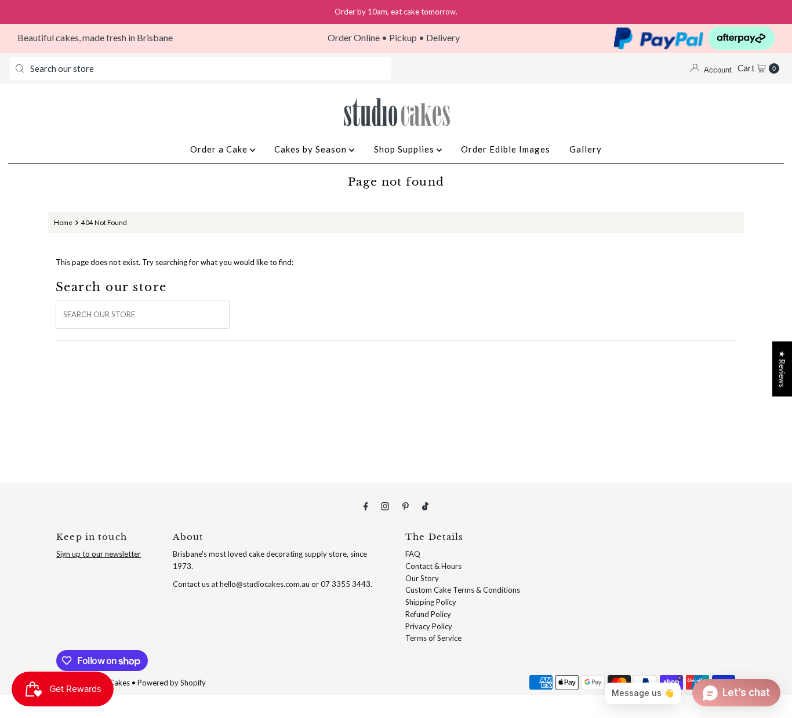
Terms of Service (433, 638)
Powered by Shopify (171, 682)
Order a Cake (220, 149)
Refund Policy (428, 614)
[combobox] (200, 68)
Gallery (585, 149)
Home (63, 222)
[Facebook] (366, 506)
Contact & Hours (433, 566)
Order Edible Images (505, 149)
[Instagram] (385, 506)
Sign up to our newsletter (98, 554)
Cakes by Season (311, 149)
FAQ (412, 554)
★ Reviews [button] (782, 369)
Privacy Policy (428, 626)
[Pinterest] (405, 506)
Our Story (422, 578)
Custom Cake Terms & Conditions (462, 589)
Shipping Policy (430, 602)
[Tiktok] (425, 506)
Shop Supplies (405, 149)
